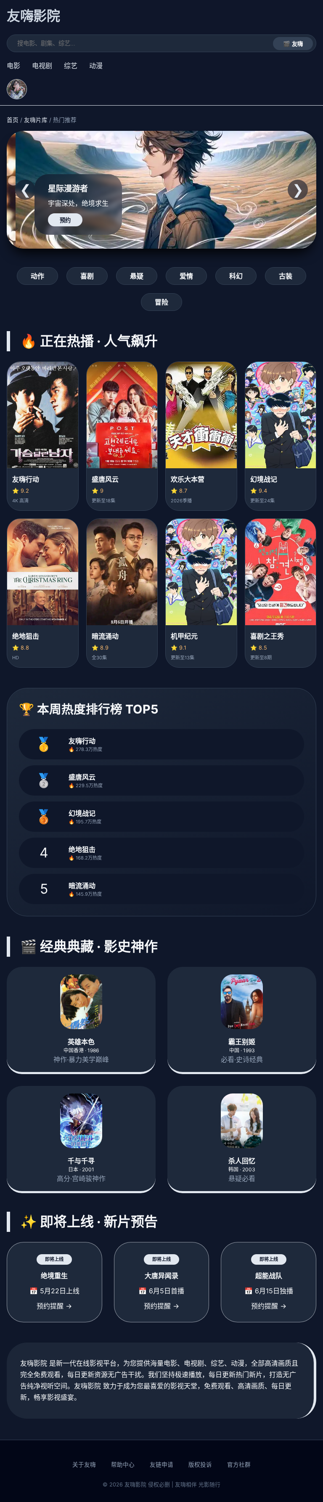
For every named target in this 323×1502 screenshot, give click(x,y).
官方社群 (239, 1464)
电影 (13, 65)
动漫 (96, 65)
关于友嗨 (84, 1464)
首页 (13, 120)
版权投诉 (200, 1464)
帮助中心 (123, 1464)
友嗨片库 (36, 120)
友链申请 (161, 1464)
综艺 (70, 65)
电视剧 (42, 65)
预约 (65, 220)
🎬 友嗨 (293, 44)
